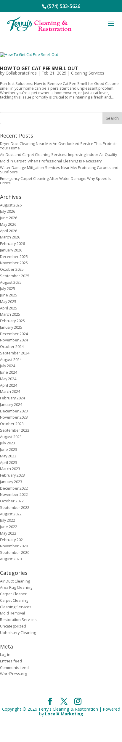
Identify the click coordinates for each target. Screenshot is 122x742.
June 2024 (8, 372)
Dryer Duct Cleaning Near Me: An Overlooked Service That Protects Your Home (59, 146)
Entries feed (11, 661)
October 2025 (12, 269)
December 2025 (14, 256)
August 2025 (11, 282)
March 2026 (10, 237)
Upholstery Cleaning (18, 632)
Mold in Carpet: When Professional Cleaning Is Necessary (51, 161)
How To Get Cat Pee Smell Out (39, 68)
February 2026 (12, 243)
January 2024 (11, 404)
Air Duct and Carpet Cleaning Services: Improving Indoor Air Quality (58, 154)
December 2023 (14, 411)
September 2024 (14, 353)
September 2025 (14, 275)
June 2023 (8, 449)
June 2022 (8, 526)
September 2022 (14, 507)
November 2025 (14, 262)
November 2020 (14, 546)
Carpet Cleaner (13, 593)
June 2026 (8, 217)
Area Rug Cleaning (16, 587)
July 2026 (7, 211)
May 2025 (8, 301)
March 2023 (10, 468)
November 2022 (14, 494)
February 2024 (12, 398)
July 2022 (7, 520)
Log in (5, 654)
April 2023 (8, 462)
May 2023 (8, 456)
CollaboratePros (21, 73)
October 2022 (12, 501)
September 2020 (14, 552)
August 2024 (11, 359)
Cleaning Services (87, 73)
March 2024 (10, 391)
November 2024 (14, 340)
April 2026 (8, 230)
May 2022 (8, 533)
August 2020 (11, 559)
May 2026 (8, 224)
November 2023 (14, 417)
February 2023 (12, 475)
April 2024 (8, 385)
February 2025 (12, 320)
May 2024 (8, 378)
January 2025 (11, 327)
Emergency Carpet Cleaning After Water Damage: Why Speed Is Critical (55, 181)
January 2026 (11, 250)
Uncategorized (13, 626)
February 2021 (12, 539)
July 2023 (7, 443)
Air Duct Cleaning (15, 581)
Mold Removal (12, 613)
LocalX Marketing (64, 714)
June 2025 (8, 295)
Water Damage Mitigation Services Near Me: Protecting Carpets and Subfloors (59, 170)
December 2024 (14, 333)
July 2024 (7, 365)
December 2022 (14, 488)
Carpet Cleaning (14, 600)
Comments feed (14, 667)
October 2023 (12, 423)
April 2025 (8, 308)
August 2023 (11, 436)
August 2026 (11, 205)
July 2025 (7, 288)
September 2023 (14, 430)
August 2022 (11, 514)
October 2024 (12, 346)
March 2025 (10, 314)
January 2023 (11, 481)
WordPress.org (13, 673)
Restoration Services (18, 619)
